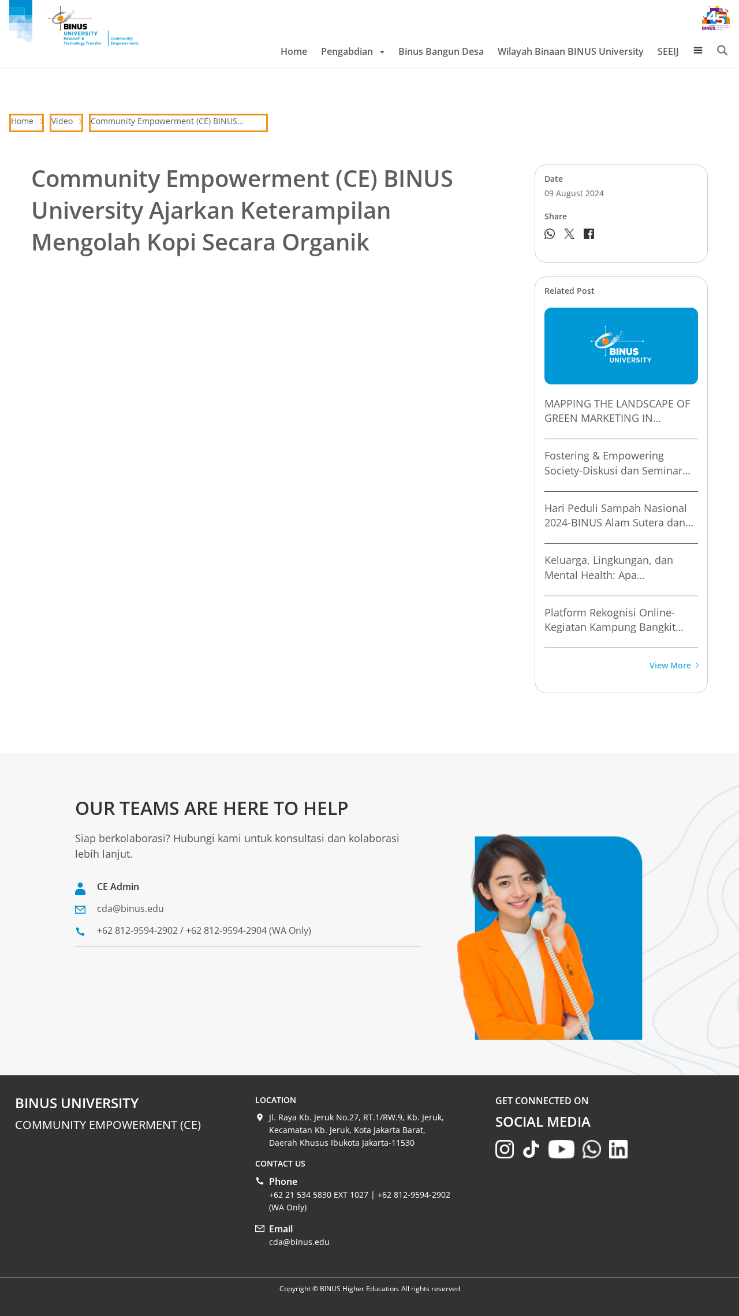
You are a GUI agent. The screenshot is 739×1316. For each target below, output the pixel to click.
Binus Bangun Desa (441, 51)
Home (294, 51)
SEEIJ (668, 51)
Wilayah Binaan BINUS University (571, 51)
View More (670, 666)
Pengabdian (347, 51)
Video (62, 120)
